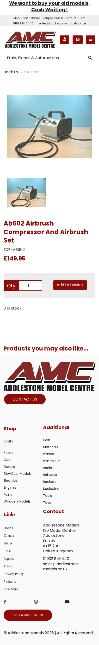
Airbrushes (30, 72)
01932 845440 (23, 23)
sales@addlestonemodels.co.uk (62, 23)
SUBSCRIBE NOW (27, 615)
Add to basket (70, 285)
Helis (46, 440)
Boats (8, 441)
